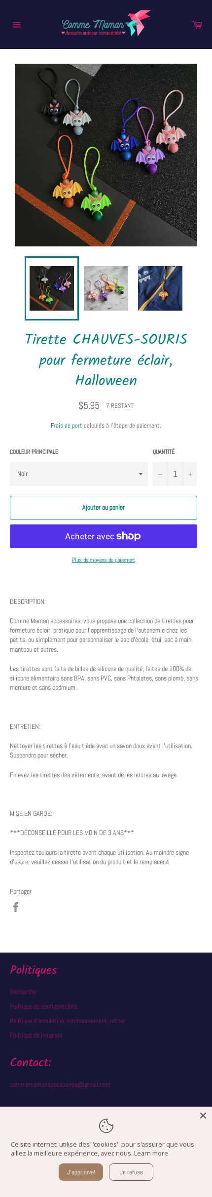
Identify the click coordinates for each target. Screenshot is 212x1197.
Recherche (23, 991)
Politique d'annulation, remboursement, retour (67, 1020)
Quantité (164, 452)
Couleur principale (34, 452)
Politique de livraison (36, 1035)
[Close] (203, 1115)
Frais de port (66, 425)
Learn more (151, 1153)
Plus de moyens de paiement (103, 560)
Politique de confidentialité (43, 1006)
